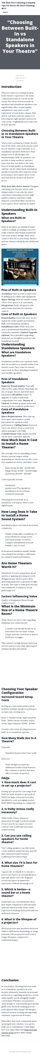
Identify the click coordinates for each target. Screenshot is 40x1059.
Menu (5, 12)
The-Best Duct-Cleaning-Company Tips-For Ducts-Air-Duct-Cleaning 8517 (18, 5)
